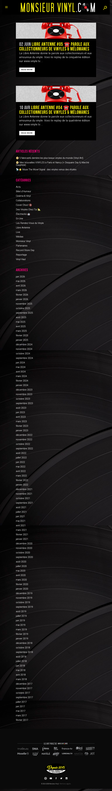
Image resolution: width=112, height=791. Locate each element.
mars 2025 (21, 331)
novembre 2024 (24, 349)
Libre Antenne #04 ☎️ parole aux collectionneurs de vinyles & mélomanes (54, 110)
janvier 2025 (22, 340)
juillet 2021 (21, 512)
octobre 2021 (23, 498)
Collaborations (23, 200)
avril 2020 (21, 575)
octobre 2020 (23, 552)
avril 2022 (21, 471)
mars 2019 (21, 629)
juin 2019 (20, 620)
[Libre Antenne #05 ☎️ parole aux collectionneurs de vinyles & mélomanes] (56, 31)
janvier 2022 (22, 485)
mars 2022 (21, 476)
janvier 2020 (22, 589)
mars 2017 (21, 715)
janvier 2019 (22, 638)
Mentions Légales (65, 784)
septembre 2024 (24, 358)
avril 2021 (21, 525)
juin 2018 (20, 666)
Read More (27, 69)
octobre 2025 (23, 308)
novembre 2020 (24, 548)
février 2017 (22, 720)
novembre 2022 (24, 439)
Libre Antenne (23, 227)
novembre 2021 (24, 494)
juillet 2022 (21, 457)
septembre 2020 (24, 557)
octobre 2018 (23, 647)
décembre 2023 (24, 390)
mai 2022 (20, 466)
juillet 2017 (21, 702)
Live (18, 232)
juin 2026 (20, 276)
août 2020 (21, 561)
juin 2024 (20, 362)
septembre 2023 (24, 403)
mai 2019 (20, 625)
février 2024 (22, 381)
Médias (19, 236)
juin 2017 (20, 706)
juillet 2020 (21, 566)
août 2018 (21, 656)
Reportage (21, 255)
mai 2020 (20, 571)
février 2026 (22, 295)
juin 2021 (20, 516)
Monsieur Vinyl (23, 241)
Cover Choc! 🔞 (24, 205)
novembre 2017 (24, 688)
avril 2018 (21, 675)
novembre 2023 (24, 394)
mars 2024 (21, 376)
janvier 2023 (22, 430)
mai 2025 (20, 322)
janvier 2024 (22, 385)
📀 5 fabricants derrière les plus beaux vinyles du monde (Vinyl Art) (49, 158)
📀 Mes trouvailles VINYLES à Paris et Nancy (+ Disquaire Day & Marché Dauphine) (52, 164)
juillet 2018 (21, 661)
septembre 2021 (24, 503)
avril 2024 (21, 371)
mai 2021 (20, 521)
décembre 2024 (24, 344)
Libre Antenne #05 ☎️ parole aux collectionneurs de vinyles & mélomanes (54, 46)
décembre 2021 (24, 489)
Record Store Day (25, 250)
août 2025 (21, 317)
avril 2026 (21, 286)
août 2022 (21, 453)
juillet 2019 (21, 616)
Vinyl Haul (21, 259)
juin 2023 (20, 412)
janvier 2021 (22, 539)
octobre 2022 (23, 444)
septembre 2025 (24, 313)
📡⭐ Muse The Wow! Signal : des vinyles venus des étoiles (46, 169)
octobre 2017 (23, 693)
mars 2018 (21, 679)
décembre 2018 (24, 643)
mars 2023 (21, 421)
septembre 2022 (24, 448)
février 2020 (22, 584)
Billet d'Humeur (23, 191)
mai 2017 (20, 711)
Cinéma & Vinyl (23, 196)
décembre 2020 (24, 543)
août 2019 (21, 611)
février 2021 (22, 534)
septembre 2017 (24, 697)
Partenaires (21, 246)
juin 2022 (20, 462)
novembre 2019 (24, 598)
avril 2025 (21, 326)
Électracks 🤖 (23, 214)
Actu (18, 187)
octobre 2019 (23, 602)
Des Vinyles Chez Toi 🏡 (28, 209)
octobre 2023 (23, 399)
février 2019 (22, 634)
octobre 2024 (23, 353)
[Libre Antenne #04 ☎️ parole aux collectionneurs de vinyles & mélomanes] (56, 94)
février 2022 (22, 480)
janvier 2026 (22, 299)
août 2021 (21, 507)
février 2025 (22, 335)
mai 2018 (20, 670)
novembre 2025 (24, 304)
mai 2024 (20, 367)
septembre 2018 (24, 652)
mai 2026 (20, 281)
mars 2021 (21, 530)
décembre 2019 (24, 593)
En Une (19, 218)
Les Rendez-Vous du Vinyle (30, 223)
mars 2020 (21, 580)
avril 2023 (21, 417)
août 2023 (21, 408)
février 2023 (22, 426)
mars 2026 (21, 290)
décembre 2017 (24, 684)
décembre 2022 (24, 435)
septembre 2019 (24, 607)
